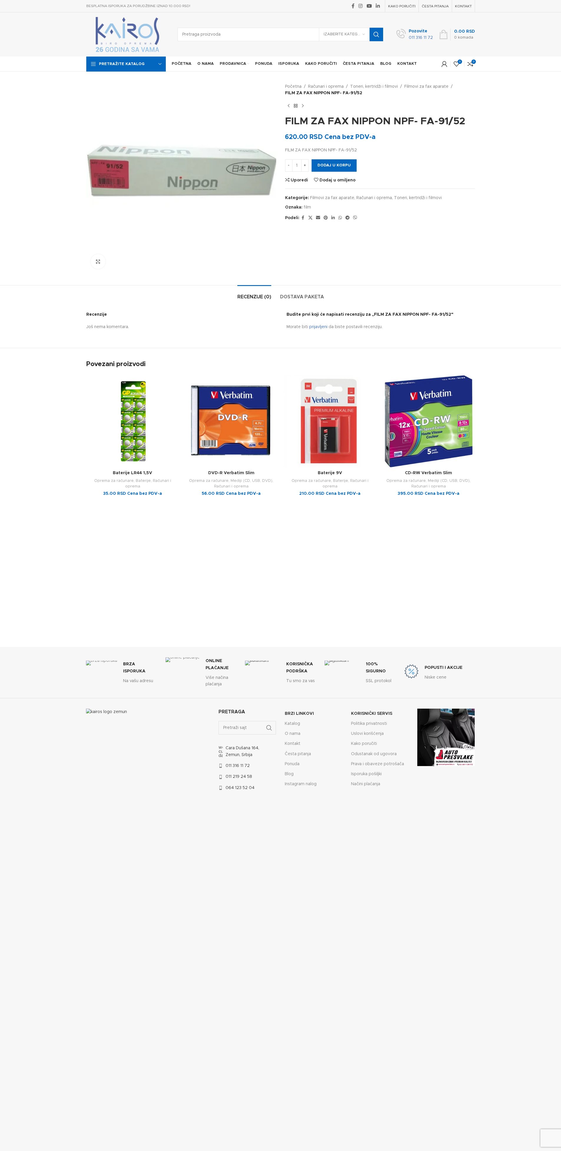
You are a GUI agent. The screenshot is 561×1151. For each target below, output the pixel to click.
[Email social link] (318, 218)
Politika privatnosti (369, 724)
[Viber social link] (355, 218)
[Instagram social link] (361, 6)
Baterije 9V (330, 473)
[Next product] (302, 106)
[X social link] (310, 218)
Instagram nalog (301, 784)
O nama (292, 734)
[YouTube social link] (369, 6)
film (307, 207)
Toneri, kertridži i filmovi (374, 87)
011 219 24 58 (239, 777)
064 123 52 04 (240, 788)
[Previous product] (288, 106)
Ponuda (292, 764)
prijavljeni (318, 327)
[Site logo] (127, 34)
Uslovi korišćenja (367, 734)
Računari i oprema (326, 87)
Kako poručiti (364, 744)
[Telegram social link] (347, 218)
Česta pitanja (298, 754)
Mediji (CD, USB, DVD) (251, 481)
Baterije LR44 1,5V (132, 473)
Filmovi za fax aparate (426, 87)
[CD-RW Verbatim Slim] (428, 421)
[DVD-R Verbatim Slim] (231, 421)
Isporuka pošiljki (366, 774)
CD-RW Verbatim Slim (428, 473)
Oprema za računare (114, 481)
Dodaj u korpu (334, 165)
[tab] (254, 294)
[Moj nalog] (444, 64)
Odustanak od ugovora (374, 754)
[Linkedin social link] (378, 6)
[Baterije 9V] (330, 421)
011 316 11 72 (238, 766)
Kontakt (292, 744)
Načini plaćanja (365, 784)
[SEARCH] (376, 34)
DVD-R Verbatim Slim (231, 473)
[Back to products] (295, 106)
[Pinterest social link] (326, 218)
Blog (289, 774)
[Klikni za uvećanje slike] (98, 261)
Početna (293, 87)
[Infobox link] (414, 34)
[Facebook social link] (353, 6)
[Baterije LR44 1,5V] (132, 421)
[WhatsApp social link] (340, 218)
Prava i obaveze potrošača (377, 764)
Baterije (143, 481)
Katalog (292, 724)
